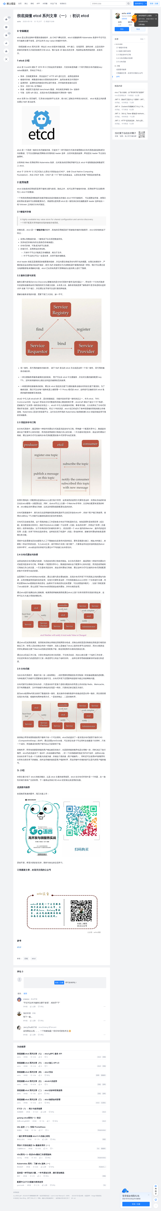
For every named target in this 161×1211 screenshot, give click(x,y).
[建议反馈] (155, 1199)
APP (38, 3)
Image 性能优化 (96, 1196)
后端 (104, 1057)
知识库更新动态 (45, 1196)
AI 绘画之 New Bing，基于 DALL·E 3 (25, 1198)
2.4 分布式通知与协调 (124, 58)
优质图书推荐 (121, 69)
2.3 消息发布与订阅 (123, 55)
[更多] (155, 1205)
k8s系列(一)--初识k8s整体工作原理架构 (34, 1154)
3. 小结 (117, 66)
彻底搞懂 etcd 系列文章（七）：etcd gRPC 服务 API (39, 1054)
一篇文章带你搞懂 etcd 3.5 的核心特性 (33, 1136)
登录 (154, 3)
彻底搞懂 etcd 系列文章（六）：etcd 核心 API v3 (38, 1063)
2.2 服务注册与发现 (123, 51)
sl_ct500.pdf (17, 1196)
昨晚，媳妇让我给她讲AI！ (46, 1198)
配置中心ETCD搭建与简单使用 (30, 1182)
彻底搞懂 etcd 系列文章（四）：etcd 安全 (35, 1072)
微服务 (103, 1075)
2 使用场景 (119, 44)
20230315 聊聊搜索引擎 (30, 1196)
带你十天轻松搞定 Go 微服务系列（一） (34, 1145)
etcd (19, 947)
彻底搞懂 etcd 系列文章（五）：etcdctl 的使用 (37, 1081)
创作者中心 (139, 3)
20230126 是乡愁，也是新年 (81, 1196)
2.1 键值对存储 (121, 47)
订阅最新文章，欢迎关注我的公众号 (129, 73)
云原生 (103, 1103)
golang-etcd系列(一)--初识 (29, 1118)
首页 (20, 3)
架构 (97, 1075)
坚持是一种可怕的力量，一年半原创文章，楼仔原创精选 (40, 1173)
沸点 (26, 3)
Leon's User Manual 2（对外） (61, 1196)
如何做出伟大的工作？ (63, 1198)
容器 (104, 1139)
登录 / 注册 (59, 983)
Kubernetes (101, 1130)
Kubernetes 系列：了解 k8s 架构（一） (34, 1164)
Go (98, 1148)
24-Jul (73, 1198)
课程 (32, 3)
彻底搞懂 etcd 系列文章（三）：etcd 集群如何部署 (38, 1099)
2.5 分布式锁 (121, 62)
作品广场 (53, 3)
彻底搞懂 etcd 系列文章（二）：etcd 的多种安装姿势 (39, 1090)
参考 (118, 77)
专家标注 (63, 3)
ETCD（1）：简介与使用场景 (29, 1109)
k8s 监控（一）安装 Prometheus (31, 1127)
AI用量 (45, 3)
